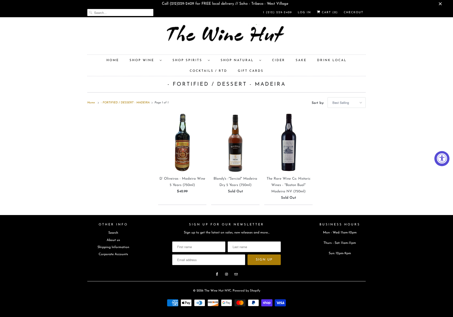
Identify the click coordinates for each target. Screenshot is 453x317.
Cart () (329, 12)
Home (112, 60)
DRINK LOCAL (332, 60)
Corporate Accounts (113, 254)
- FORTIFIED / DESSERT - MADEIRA (227, 84)
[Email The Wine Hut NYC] (236, 274)
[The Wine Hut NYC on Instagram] (226, 274)
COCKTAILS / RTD (208, 70)
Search (113, 233)
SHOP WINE (143, 60)
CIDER (278, 60)
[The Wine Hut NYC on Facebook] (217, 274)
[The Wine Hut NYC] (226, 37)
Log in (304, 12)
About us (113, 240)
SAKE (301, 60)
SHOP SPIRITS (189, 60)
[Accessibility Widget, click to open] (441, 158)
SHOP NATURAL (239, 60)
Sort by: (318, 103)
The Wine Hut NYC (217, 290)
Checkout (353, 12)
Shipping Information (113, 247)
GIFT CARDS (251, 70)
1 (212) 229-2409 (277, 12)
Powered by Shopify (246, 290)
